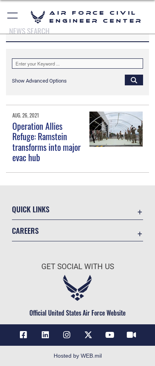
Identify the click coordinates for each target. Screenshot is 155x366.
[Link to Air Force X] (88, 335)
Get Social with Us (77, 266)
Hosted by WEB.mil (78, 356)
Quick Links (30, 209)
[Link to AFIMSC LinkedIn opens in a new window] (45, 335)
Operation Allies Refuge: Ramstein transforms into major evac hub (46, 141)
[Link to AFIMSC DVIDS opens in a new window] (132, 335)
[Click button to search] (134, 80)
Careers (25, 230)
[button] (13, 17)
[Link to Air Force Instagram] (67, 335)
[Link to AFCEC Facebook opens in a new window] (23, 335)
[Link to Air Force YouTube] (110, 335)
